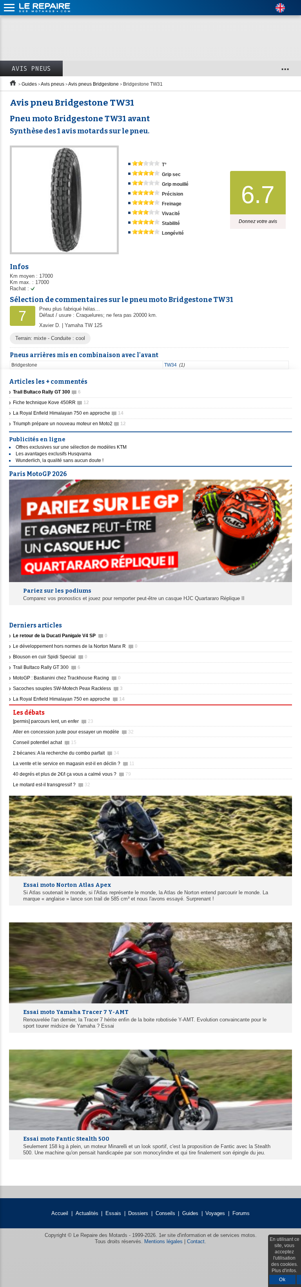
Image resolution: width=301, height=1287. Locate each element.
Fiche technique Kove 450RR (51, 402)
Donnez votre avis (258, 221)
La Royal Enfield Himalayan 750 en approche (68, 413)
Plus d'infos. (284, 1270)
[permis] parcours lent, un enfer (53, 721)
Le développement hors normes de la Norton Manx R (75, 646)
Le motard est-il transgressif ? (51, 784)
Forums (241, 1213)
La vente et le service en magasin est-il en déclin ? (73, 763)
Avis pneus (31, 68)
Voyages (215, 1213)
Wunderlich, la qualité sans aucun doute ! (59, 460)
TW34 (170, 365)
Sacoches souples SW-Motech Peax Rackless (68, 688)
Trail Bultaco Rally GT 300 (46, 667)
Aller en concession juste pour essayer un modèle (73, 732)
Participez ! (269, 710)
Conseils (165, 1213)
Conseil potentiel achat (44, 742)
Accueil (59, 1213)
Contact (196, 1241)
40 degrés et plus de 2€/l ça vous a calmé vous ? (72, 774)
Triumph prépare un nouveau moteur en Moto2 (69, 423)
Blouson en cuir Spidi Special (50, 657)
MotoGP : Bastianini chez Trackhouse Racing (67, 678)
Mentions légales (163, 1241)
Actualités (87, 1213)
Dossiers (138, 1213)
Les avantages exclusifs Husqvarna (53, 454)
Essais (113, 1213)
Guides (29, 84)
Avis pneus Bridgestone (93, 84)
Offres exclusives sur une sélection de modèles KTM (71, 447)
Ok (282, 1279)
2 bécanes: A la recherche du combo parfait (66, 753)
